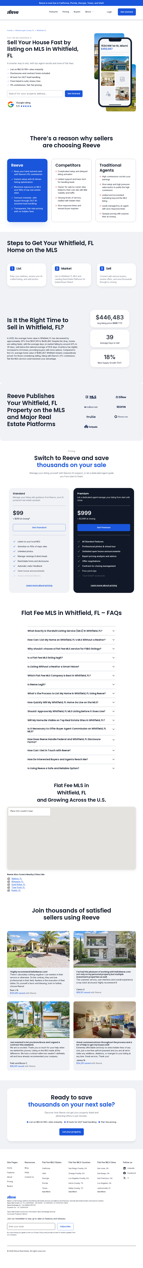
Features (11, 1172)
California (46, 1168)
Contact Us (29, 1177)
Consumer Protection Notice (17, 1214)
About (9, 1177)
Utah (44, 1173)
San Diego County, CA (78, 1168)
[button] (89, 12)
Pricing (10, 1181)
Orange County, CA (76, 1173)
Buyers (10, 1186)
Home (9, 1168)
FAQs (27, 1172)
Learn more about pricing (39, 585)
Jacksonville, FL (104, 1188)
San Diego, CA (103, 1173)
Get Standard (39, 527)
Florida (45, 1183)
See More (46, 1192)
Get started (127, 11)
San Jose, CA (103, 1168)
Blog (26, 1168)
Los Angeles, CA (104, 1183)
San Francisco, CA (104, 1178)
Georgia (45, 1178)
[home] (12, 12)
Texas (44, 1188)
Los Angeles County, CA (79, 1178)
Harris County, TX (76, 1183)
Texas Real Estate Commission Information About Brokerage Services (31, 1212)
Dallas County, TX (76, 1188)
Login (109, 11)
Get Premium (103, 527)
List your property (71, 1131)
